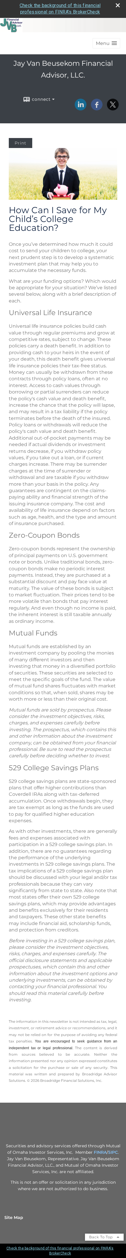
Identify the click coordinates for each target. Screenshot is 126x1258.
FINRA (100, 1152)
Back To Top (101, 1237)
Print (20, 143)
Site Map (13, 1217)
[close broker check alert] (117, 5)
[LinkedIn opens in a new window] (80, 108)
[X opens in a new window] (113, 108)
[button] (106, 43)
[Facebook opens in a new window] (97, 108)
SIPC (113, 1152)
